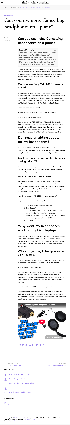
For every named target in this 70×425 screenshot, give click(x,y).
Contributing (9, 15)
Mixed (39, 419)
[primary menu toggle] (2, 2)
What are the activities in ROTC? (20, 374)
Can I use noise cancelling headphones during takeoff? (38, 60)
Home (36, 418)
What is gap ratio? (15, 388)
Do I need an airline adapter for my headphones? (36, 57)
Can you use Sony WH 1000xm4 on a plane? (35, 55)
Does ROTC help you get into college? (22, 383)
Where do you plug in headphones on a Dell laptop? (37, 64)
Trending (12, 404)
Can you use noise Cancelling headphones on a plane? (38, 53)
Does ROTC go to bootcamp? (19, 379)
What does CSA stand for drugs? (20, 392)
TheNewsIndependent (35, 2)
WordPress (14, 421)
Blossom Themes (30, 419)
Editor (6, 37)
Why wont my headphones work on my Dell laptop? (37, 62)
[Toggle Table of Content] (54, 50)
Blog (7, 403)
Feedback (45, 419)
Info (59, 418)
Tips (54, 418)
